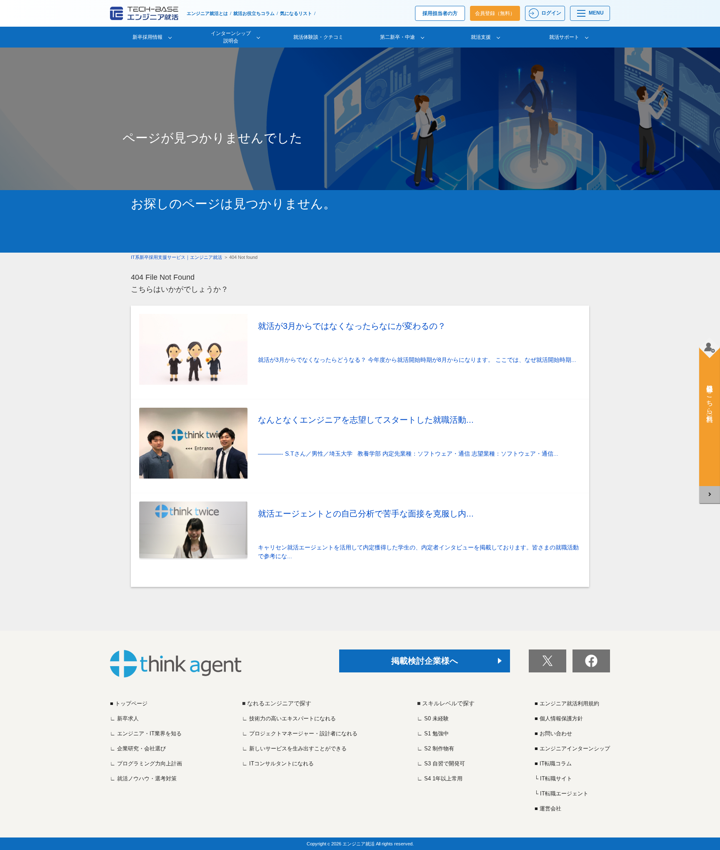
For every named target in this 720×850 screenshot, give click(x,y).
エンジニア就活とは (207, 13)
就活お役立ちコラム (254, 13)
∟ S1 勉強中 (433, 733)
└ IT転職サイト (553, 778)
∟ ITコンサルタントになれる (278, 763)
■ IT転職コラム (553, 763)
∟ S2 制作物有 (435, 748)
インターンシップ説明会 (231, 37)
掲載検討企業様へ (424, 660)
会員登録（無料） (495, 13)
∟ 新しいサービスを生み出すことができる (294, 748)
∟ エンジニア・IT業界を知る (146, 733)
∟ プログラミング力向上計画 (146, 763)
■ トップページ (129, 703)
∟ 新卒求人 (124, 718)
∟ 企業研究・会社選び (138, 748)
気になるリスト (296, 13)
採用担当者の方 (440, 13)
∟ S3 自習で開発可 (441, 763)
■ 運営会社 (548, 808)
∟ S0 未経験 (433, 718)
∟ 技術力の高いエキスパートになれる (289, 718)
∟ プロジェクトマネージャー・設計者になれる (300, 733)
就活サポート (564, 37)
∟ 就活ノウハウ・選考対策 (143, 778)
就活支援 (481, 37)
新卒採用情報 (147, 37)
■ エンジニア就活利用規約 (567, 703)
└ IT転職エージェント (561, 793)
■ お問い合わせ (553, 733)
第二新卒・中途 (397, 37)
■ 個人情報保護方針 (559, 718)
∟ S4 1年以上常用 (439, 778)
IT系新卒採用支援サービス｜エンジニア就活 (176, 257)
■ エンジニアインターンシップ (572, 748)
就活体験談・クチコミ (318, 37)
